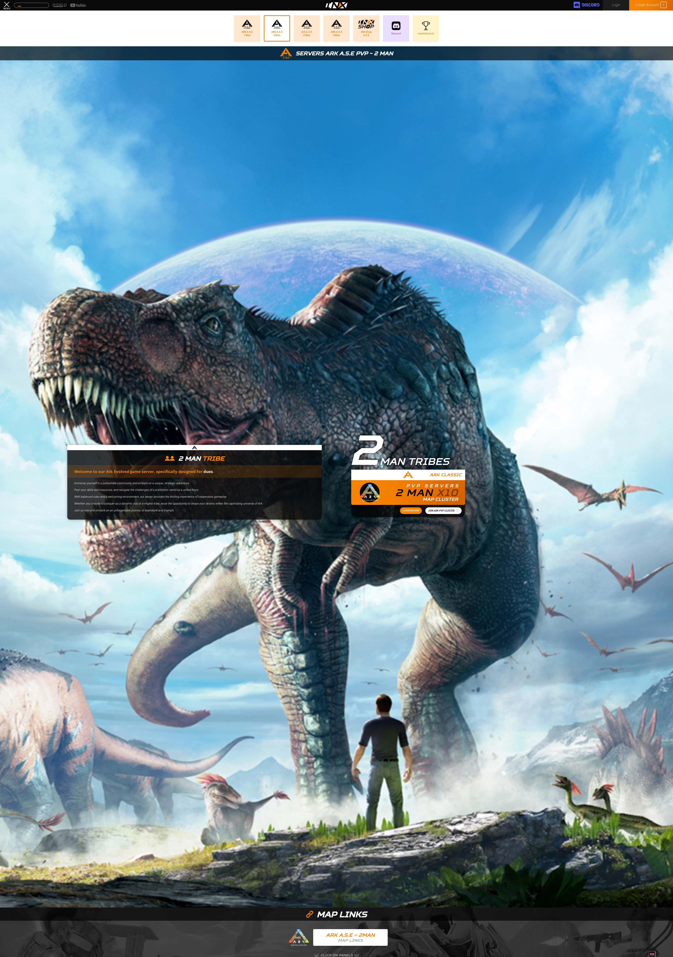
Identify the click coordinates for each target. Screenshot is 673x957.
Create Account (647, 5)
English (652, 956)
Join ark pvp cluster (441, 510)
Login (616, 5)
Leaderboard (411, 510)
